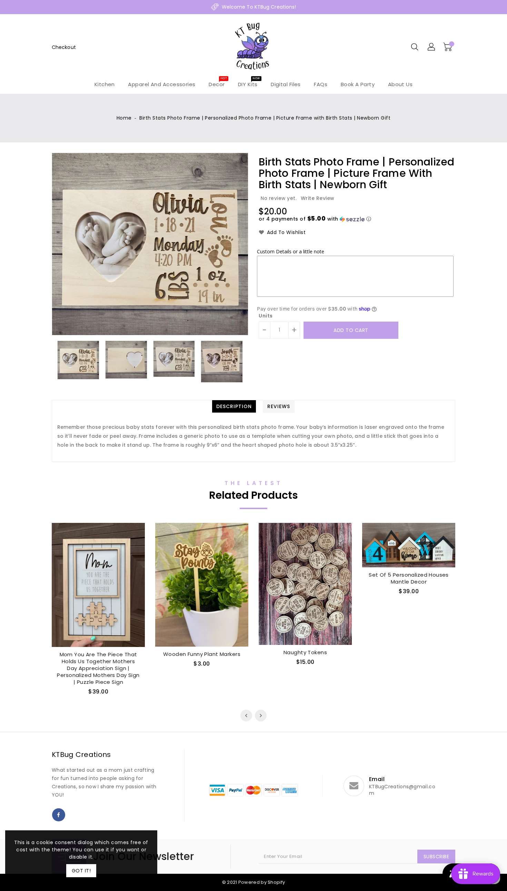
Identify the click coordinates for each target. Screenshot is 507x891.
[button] (315, 219)
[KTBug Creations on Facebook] (58, 814)
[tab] (234, 406)
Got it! (81, 870)
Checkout (64, 47)
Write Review (318, 198)
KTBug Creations (81, 754)
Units (266, 315)
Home (124, 117)
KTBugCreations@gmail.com (402, 790)
